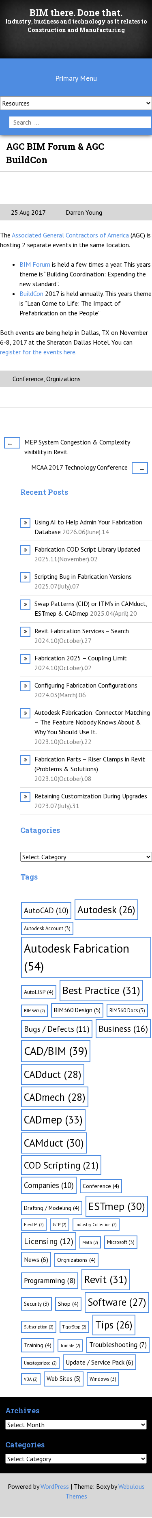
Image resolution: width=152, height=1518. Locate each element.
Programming (49, 1280)
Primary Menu (76, 78)
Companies (49, 1185)
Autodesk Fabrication (76, 957)
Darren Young (83, 212)
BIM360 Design (77, 1010)
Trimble (70, 1345)
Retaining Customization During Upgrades (90, 796)
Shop (68, 1303)
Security (36, 1303)
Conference (28, 379)
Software (117, 1302)
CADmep (53, 1119)
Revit (105, 1279)
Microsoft (121, 1242)
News (36, 1259)
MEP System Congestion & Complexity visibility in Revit (68, 447)
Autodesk (106, 909)
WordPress (55, 1486)
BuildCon (32, 293)
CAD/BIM (56, 1051)
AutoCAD (46, 910)
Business (123, 1028)
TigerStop (74, 1327)
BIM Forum (35, 264)
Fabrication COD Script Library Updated (87, 549)
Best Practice (101, 990)
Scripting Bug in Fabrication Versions (83, 576)
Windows (103, 1379)
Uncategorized (40, 1363)
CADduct (52, 1074)
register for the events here (37, 352)
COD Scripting (61, 1165)
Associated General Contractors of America (71, 235)
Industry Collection (96, 1224)
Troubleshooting (118, 1344)
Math (90, 1242)
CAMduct (54, 1142)
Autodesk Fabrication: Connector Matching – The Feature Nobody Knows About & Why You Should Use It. (92, 722)
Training (37, 1345)
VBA (31, 1379)
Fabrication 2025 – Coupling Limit (80, 658)
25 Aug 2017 (28, 212)
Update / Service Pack (99, 1362)
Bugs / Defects (57, 1029)
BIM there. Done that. (76, 12)
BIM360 (34, 1010)
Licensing (48, 1241)
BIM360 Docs (127, 1010)
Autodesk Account (47, 928)
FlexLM (34, 1224)
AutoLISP (39, 992)
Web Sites (64, 1378)
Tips (114, 1324)
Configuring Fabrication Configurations (85, 685)
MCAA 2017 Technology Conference (88, 467)
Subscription (39, 1327)
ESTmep (116, 1206)
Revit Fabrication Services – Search (81, 631)
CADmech (55, 1097)
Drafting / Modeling (51, 1208)
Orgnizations (63, 379)
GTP (59, 1224)
